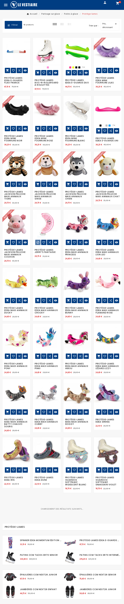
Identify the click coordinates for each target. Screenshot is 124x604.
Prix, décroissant (110, 25)
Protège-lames (15, 527)
